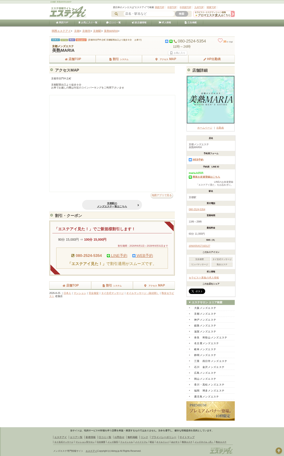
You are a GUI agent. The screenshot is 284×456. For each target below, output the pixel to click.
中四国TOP (185, 7)
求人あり (81, 40)
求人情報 (166, 22)
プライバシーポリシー (163, 437)
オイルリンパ (162, 442)
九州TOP (199, 7)
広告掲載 (192, 22)
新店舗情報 (140, 22)
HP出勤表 (214, 59)
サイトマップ (187, 437)
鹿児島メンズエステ (206, 396)
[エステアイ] (221, 453)
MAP (168, 59)
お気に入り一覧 (89, 22)
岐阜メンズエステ (205, 349)
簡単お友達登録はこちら (206, 176)
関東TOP (211, 7)
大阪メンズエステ (205, 308)
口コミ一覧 (115, 22)
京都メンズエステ (205, 313)
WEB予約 (144, 255)
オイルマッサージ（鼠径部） (142, 293)
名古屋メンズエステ (206, 343)
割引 (120, 59)
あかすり (175, 442)
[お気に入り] (177, 53)
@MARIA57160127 (199, 246)
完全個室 (94, 293)
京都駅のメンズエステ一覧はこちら (112, 205)
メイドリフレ (141, 442)
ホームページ (204, 127)
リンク (144, 437)
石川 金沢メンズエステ (209, 367)
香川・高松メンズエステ (209, 384)
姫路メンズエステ (205, 325)
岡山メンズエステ (205, 378)
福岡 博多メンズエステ (209, 390)
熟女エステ (221, 442)
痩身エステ (187, 442)
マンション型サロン (85, 442)
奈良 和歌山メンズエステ (210, 337)
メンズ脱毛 (112, 442)
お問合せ (119, 437)
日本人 (67, 293)
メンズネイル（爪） (204, 442)
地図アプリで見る (162, 195)
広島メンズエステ (205, 372)
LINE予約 (118, 255)
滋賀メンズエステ (205, 331)
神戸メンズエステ (205, 319)
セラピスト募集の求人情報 (204, 277)
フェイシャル (126, 442)
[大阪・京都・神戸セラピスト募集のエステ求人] (214, 16)
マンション (80, 293)
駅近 (152, 442)
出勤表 (220, 127)
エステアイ (60, 437)
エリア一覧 (76, 437)
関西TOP (159, 7)
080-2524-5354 (197, 209)
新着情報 (91, 437)
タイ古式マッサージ (112, 293)
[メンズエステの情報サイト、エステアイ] (67, 17)
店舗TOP (75, 59)
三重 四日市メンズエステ (210, 361)
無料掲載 (133, 437)
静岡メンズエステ (205, 355)
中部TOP (172, 7)
